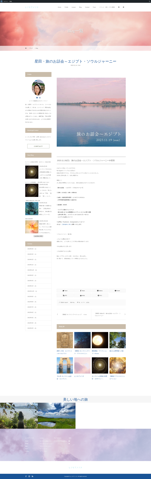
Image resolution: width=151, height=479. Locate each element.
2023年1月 (32, 286)
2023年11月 (32, 270)
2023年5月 (32, 275)
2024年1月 (32, 264)
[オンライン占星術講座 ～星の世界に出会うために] (31, 190)
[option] (19, 416)
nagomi (66, 302)
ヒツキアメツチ (79, 376)
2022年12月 (32, 291)
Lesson (74, 7)
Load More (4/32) (38, 236)
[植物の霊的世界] (31, 226)
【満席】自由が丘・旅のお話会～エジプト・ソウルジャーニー (108, 314)
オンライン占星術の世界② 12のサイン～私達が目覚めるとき (38, 163)
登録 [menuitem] (11, 1)
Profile (66, 7)
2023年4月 (32, 280)
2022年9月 (32, 296)
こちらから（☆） (66, 224)
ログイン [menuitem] (6, 1)
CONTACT (38, 146)
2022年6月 (32, 312)
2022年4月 (32, 317)
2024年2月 (32, 259)
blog (79, 65)
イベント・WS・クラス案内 (107, 7)
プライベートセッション (45, 446)
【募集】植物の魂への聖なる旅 (32, 200)
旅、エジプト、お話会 (84, 302)
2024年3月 (32, 254)
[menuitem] (1, 1)
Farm (94, 7)
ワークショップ (43, 448)
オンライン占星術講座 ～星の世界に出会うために (37, 182)
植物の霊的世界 (29, 218)
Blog (80, 7)
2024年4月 (32, 249)
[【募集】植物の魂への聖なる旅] (31, 208)
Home (59, 7)
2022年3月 (32, 323)
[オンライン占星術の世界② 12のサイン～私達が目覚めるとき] (31, 172)
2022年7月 (32, 307)
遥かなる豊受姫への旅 (116, 351)
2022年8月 (32, 301)
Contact (87, 7)
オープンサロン (43, 451)
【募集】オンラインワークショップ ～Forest (74, 314)
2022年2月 (32, 328)
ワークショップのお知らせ (60, 441)
